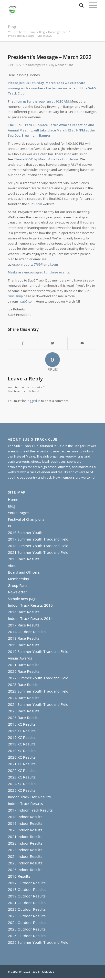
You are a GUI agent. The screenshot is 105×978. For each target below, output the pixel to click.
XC (10, 525)
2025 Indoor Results (25, 862)
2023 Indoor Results (25, 849)
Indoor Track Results (25, 803)
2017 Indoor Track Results (30, 810)
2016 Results (19, 876)
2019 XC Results (22, 750)
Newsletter (17, 591)
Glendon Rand (64, 65)
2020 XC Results (22, 757)
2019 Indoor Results (25, 823)
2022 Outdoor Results (27, 909)
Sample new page (23, 598)
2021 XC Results (22, 763)
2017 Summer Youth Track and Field (38, 539)
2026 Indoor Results (25, 869)
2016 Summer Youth (25, 532)
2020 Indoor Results (25, 829)
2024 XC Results (22, 783)
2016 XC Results (22, 730)
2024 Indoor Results (25, 856)
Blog (12, 27)
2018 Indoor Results (25, 816)
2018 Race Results (24, 638)
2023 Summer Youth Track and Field (38, 691)
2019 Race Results (24, 644)
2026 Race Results (24, 717)
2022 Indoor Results (25, 843)
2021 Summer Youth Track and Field (38, 552)
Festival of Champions (26, 519)
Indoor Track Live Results (29, 796)
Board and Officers (24, 572)
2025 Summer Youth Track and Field (38, 942)
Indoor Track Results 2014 (30, 618)
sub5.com (35, 204)
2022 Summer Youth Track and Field (38, 677)
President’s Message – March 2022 (50, 57)
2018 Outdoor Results (27, 889)
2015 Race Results (24, 558)
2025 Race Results (24, 710)
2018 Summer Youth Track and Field (38, 545)
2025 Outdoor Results (27, 929)
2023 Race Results (24, 684)
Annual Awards (20, 658)
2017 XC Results (22, 737)
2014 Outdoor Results (27, 631)
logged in (33, 401)
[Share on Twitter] (52, 343)
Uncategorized (57, 32)
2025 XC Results (22, 790)
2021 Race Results (24, 664)
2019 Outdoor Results (27, 896)
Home (32, 32)
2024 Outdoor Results (27, 922)
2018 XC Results (22, 744)
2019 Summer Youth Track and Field (38, 651)
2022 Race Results (24, 671)
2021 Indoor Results (25, 836)
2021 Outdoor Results (27, 902)
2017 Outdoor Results (27, 882)
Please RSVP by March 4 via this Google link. (46, 159)
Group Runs (18, 585)
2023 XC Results (22, 777)
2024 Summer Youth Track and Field (38, 704)
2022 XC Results (22, 770)
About (13, 565)
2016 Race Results (24, 611)
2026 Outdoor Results (27, 935)
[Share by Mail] (82, 343)
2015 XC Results (22, 724)
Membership (18, 578)
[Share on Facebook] (23, 343)
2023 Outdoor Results (27, 915)
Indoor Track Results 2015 (30, 605)
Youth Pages (18, 512)
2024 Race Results (24, 697)
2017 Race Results (24, 625)
